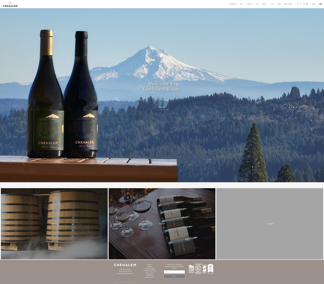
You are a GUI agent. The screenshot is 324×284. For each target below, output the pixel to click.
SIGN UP (174, 276)
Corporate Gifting (150, 271)
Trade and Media (149, 268)
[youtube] (307, 2)
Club (271, 4)
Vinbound (131, 282)
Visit (241, 4)
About (264, 4)
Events (249, 4)
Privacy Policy (149, 277)
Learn (279, 4)
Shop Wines (232, 4)
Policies (135, 282)
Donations (149, 275)
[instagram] (304, 2)
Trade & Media (288, 4)
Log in (313, 4)
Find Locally (150, 273)
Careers (149, 266)
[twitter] (301, 2)
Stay (257, 4)
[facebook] (298, 2)
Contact (149, 264)
